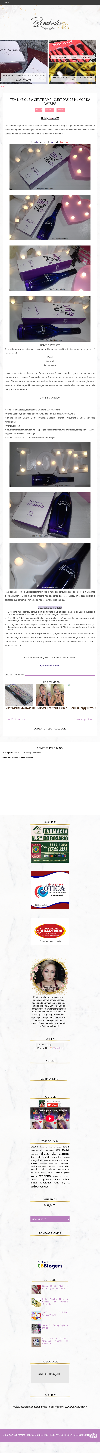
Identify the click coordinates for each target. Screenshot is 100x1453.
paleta (67, 1166)
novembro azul (44, 1166)
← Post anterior (17, 719)
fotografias (36, 1160)
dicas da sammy (55, 1153)
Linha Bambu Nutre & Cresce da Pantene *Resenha (55, 1301)
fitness (67, 1157)
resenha (60, 109)
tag (42, 1180)
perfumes (49, 109)
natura (39, 109)
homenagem (54, 1160)
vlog (63, 1183)
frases (45, 1160)
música (33, 1166)
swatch (34, 1179)
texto (48, 1180)
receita (33, 1176)
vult (68, 1183)
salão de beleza (61, 1176)
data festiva (63, 1150)
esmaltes (57, 1157)
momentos (65, 1163)
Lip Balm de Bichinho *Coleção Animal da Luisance (55, 1341)
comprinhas (35, 1150)
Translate (58, 1048)
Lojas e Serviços (47, 1147)
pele (43, 1169)
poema (50, 1172)
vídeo (34, 1186)
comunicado (48, 1150)
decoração (34, 1154)
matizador (53, 1164)
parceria (34, 1169)
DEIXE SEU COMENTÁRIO (15, 674)
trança (56, 1179)
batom (66, 1146)
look (68, 1160)
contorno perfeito (15, 1435)
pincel (43, 1173)
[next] (4, 86)
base (59, 1147)
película (51, 1169)
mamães (43, 1164)
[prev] (1, 86)
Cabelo (34, 1146)
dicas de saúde (40, 1157)
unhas (66, 1179)
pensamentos (64, 1169)
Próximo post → (83, 719)
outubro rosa (57, 1166)
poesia (59, 1172)
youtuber (44, 1186)
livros (63, 1160)
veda (56, 1182)
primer (67, 1173)
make (33, 1163)
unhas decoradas (41, 1182)
